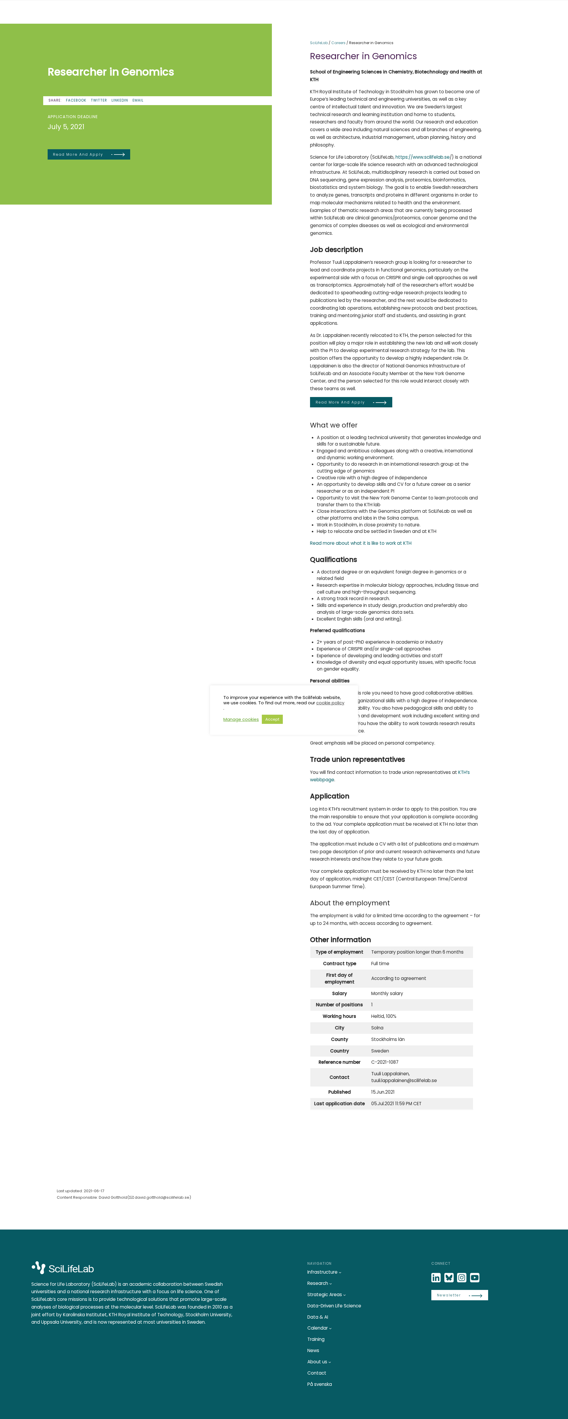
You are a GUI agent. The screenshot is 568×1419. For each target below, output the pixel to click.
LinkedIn (120, 100)
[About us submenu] (329, 1362)
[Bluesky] (449, 1277)
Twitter (99, 100)
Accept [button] (272, 719)
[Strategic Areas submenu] (344, 1294)
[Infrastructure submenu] (340, 1272)
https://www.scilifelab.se (423, 157)
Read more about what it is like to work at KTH (361, 543)
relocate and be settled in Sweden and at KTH (385, 531)
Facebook (76, 100)
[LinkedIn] (436, 1277)
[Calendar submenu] (330, 1328)
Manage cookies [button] (241, 719)
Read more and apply (78, 154)
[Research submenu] (330, 1283)
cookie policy (330, 703)
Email (138, 100)
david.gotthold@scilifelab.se (162, 1197)
